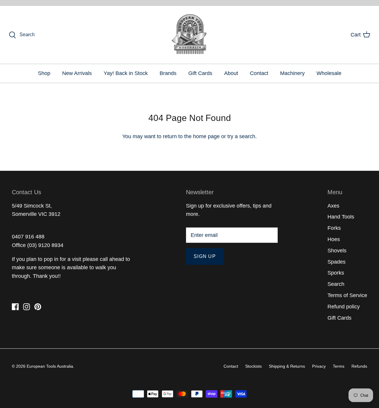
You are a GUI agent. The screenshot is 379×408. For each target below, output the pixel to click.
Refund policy (343, 307)
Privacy (319, 366)
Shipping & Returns (287, 366)
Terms (338, 366)
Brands (168, 73)
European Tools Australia (50, 366)
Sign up (205, 256)
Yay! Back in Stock (126, 73)
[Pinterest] (37, 306)
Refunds (359, 366)
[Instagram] (26, 306)
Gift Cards (200, 73)
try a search (241, 136)
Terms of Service (347, 295)
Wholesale (329, 73)
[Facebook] (15, 306)
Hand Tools (340, 217)
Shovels (336, 251)
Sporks (335, 273)
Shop (44, 73)
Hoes (333, 239)
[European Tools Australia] (189, 35)
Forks (334, 228)
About (231, 73)
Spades (336, 262)
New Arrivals (77, 73)
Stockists (253, 366)
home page (206, 136)
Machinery (292, 73)
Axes (333, 206)
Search (335, 284)
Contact (259, 73)
